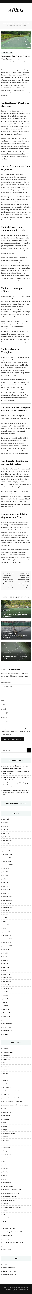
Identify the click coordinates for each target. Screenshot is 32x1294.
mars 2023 (6, 925)
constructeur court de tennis (11, 1091)
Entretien (5, 1137)
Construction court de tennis (11, 1098)
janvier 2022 (6, 974)
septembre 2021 (7, 988)
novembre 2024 (7, 858)
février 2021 (6, 1013)
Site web (4, 718)
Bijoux (4, 1077)
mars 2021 (6, 1009)
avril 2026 (6, 829)
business (5, 1080)
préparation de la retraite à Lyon (12, 1189)
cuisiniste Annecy (8, 1112)
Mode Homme (7, 1182)
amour (4, 1063)
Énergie (5, 1126)
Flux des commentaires (9, 1271)
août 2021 (5, 992)
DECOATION (6, 1115)
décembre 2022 (7, 935)
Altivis (16, 9)
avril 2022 (6, 963)
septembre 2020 (8, 1030)
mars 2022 (6, 967)
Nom (3, 701)
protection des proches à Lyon (11, 1193)
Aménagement (7, 1059)
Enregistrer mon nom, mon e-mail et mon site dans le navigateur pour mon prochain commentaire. (16, 731)
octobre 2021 (6, 985)
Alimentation (6, 1055)
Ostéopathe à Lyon (8, 1186)
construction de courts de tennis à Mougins (15, 1105)
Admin (5, 62)
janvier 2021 (6, 1016)
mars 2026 (6, 833)
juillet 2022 (6, 953)
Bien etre (5, 1073)
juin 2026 (5, 826)
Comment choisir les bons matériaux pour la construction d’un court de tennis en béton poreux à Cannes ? (15, 614)
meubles (5, 1175)
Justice (4, 1161)
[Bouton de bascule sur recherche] (29, 1)
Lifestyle (5, 1165)
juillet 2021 (6, 995)
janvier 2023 (6, 932)
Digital (4, 1122)
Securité (5, 1221)
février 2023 (6, 928)
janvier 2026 (6, 837)
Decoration (6, 1119)
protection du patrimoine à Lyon (12, 1196)
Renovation (6, 1204)
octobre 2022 (7, 942)
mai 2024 (5, 879)
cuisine (4, 1108)
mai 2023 (5, 918)
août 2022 (6, 949)
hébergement (7, 1151)
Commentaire (5, 683)
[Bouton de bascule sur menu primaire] (16, 19)
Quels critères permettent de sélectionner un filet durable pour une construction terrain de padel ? (16, 792)
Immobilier (6, 1158)
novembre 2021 (7, 981)
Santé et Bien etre (8, 1218)
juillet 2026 (6, 822)
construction (7, 52)
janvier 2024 (6, 893)
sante (4, 1214)
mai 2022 (5, 960)
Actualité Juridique (8, 1052)
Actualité (5, 1048)
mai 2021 (5, 1002)
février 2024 (6, 889)
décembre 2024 (7, 854)
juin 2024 (5, 875)
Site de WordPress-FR (9, 1274)
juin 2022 (5, 956)
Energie (5, 1129)
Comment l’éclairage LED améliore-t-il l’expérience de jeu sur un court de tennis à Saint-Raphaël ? (15, 635)
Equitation (6, 1140)
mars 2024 (6, 886)
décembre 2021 (7, 977)
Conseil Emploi (7, 1087)
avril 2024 (6, 882)
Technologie (6, 1239)
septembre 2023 (8, 907)
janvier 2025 (6, 851)
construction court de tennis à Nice (13, 154)
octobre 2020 (7, 1027)
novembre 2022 (7, 939)
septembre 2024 (8, 865)
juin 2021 (5, 999)
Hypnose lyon (7, 1154)
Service (5, 1225)
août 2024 (6, 868)
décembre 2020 (7, 1020)
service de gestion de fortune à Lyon (13, 1232)
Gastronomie (6, 1147)
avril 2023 (5, 921)
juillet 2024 (6, 872)
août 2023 (6, 911)
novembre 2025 (7, 840)
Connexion (6, 1264)
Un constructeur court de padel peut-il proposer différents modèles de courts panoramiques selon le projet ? (17, 785)
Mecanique (6, 1172)
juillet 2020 (6, 1034)
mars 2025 (6, 844)
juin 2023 (5, 914)
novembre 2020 (7, 1023)
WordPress (16, 1291)
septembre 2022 (8, 946)
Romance (5, 1211)
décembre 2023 (7, 896)
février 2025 (6, 847)
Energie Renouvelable (9, 1133)
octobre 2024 (7, 861)
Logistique (6, 1168)
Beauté (5, 1070)
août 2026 (6, 819)
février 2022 (6, 970)
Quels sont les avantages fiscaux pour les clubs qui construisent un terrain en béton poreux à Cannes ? (16, 656)
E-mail (3, 709)
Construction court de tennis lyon (12, 1101)
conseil (5, 1084)
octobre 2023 (7, 903)
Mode (4, 1179)
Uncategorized (7, 1249)
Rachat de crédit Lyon (9, 1200)
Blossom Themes (16, 1289)
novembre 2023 (7, 900)
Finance (5, 1144)
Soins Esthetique (7, 1235)
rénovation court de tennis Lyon (12, 1207)
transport (5, 1246)
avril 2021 (5, 1006)
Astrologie (6, 1066)
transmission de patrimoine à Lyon (13, 1242)
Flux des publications (9, 1267)
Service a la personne (9, 1228)
